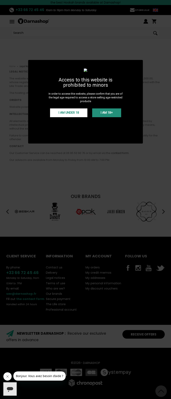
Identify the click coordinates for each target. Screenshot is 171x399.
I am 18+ (107, 112)
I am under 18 (68, 112)
